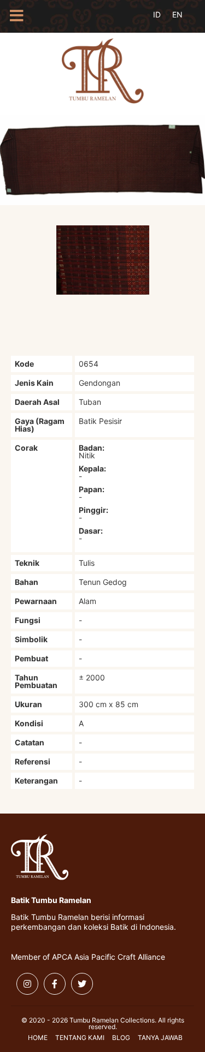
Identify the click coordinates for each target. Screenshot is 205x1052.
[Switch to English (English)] (184, 21)
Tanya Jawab (160, 1037)
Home (38, 1037)
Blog (121, 1037)
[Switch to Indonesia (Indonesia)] (165, 21)
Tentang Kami (79, 1037)
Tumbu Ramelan (102, 71)
